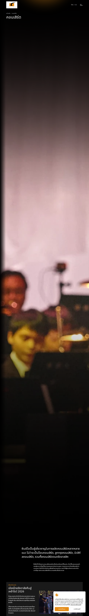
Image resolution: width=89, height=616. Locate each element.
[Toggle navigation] (81, 5)
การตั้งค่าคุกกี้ (77, 609)
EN (76, 5)
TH (72, 5)
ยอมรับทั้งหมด (61, 609)
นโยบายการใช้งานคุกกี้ (76, 605)
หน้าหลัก (8, 13)
